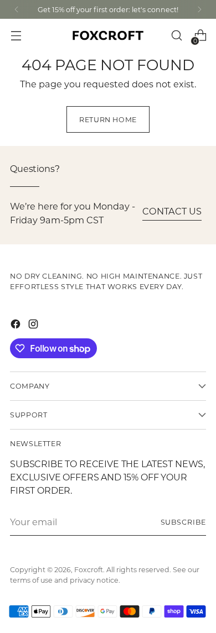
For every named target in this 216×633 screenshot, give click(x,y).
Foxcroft (88, 569)
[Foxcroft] (108, 35)
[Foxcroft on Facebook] (16, 325)
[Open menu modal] (15, 35)
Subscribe (183, 521)
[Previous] (16, 9)
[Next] (199, 9)
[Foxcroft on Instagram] (34, 325)
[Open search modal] (176, 35)
